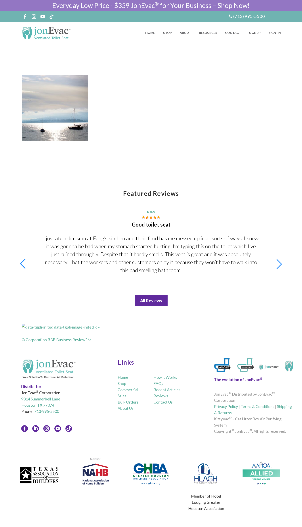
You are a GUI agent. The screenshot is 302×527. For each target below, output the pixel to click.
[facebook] (24, 428)
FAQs (158, 383)
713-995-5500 (46, 411)
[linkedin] (35, 428)
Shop (167, 33)
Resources (208, 33)
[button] (279, 264)
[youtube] (57, 428)
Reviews (160, 395)
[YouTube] (42, 16)
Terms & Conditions (257, 406)
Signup (255, 33)
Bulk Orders (128, 402)
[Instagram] (33, 16)
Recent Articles (166, 389)
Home (150, 33)
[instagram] (46, 428)
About (185, 33)
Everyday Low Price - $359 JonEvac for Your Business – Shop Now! (151, 5)
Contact (233, 33)
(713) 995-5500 (249, 16)
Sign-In (275, 33)
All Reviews (151, 300)
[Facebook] (25, 16)
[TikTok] (51, 16)
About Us (126, 408)
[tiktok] (68, 428)
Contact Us (163, 402)
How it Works (165, 377)
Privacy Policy (226, 406)
